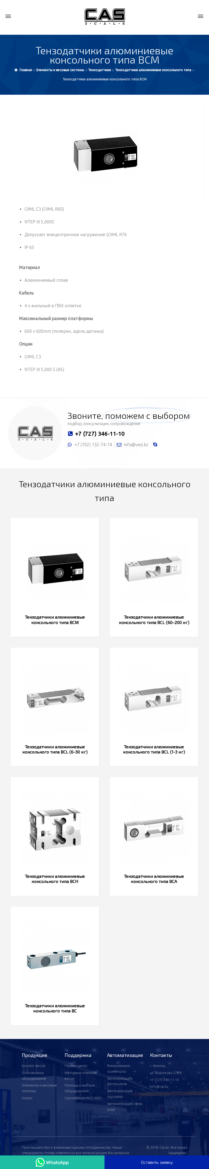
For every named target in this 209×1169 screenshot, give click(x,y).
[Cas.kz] (104, 16)
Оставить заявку (157, 1162)
